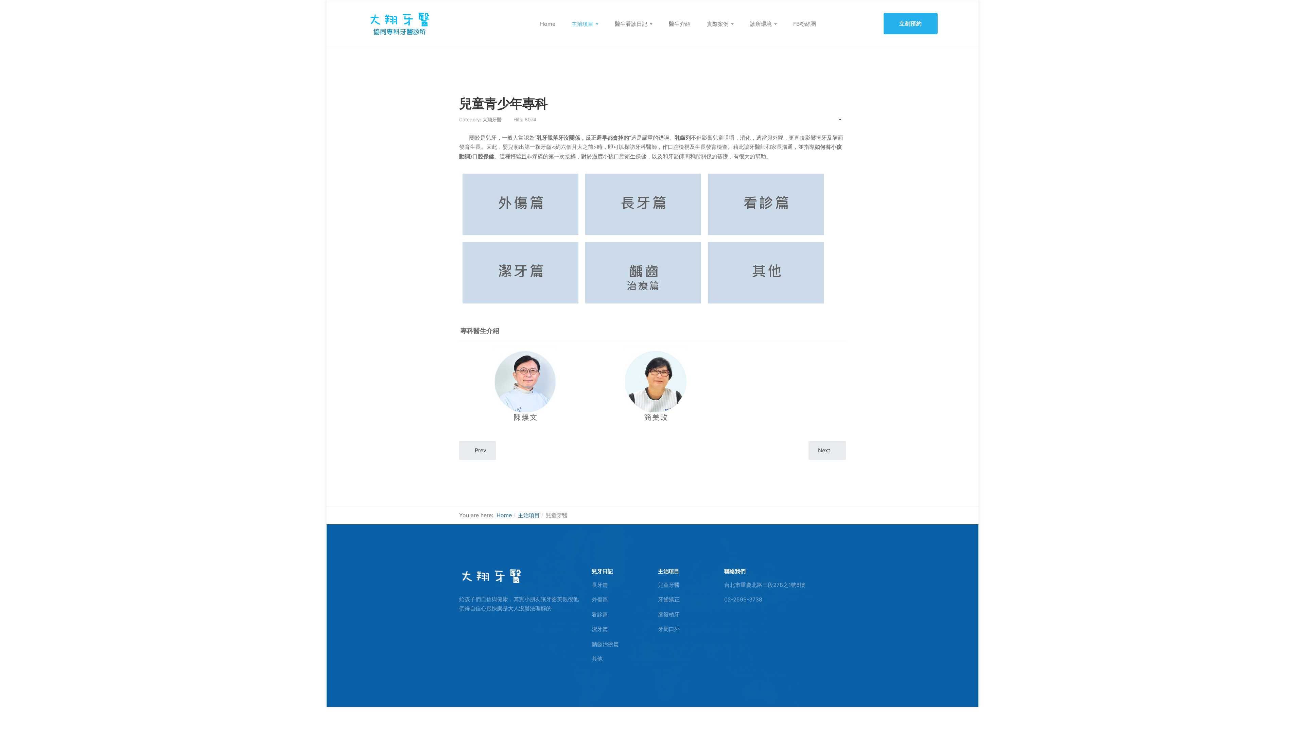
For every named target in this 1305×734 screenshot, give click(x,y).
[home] (490, 576)
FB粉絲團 (804, 23)
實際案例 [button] (718, 23)
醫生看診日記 (631, 23)
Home (547, 23)
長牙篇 (600, 584)
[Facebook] (726, 625)
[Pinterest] (737, 625)
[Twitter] (748, 625)
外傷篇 (600, 599)
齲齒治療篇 (605, 644)
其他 (597, 658)
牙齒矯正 (669, 599)
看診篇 (600, 614)
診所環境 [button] (761, 23)
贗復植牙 (669, 614)
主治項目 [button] (582, 23)
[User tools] (837, 119)
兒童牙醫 (669, 584)
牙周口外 (669, 629)
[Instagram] (759, 625)
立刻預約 (910, 23)
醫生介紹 (680, 23)
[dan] (399, 23)
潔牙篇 (600, 629)
